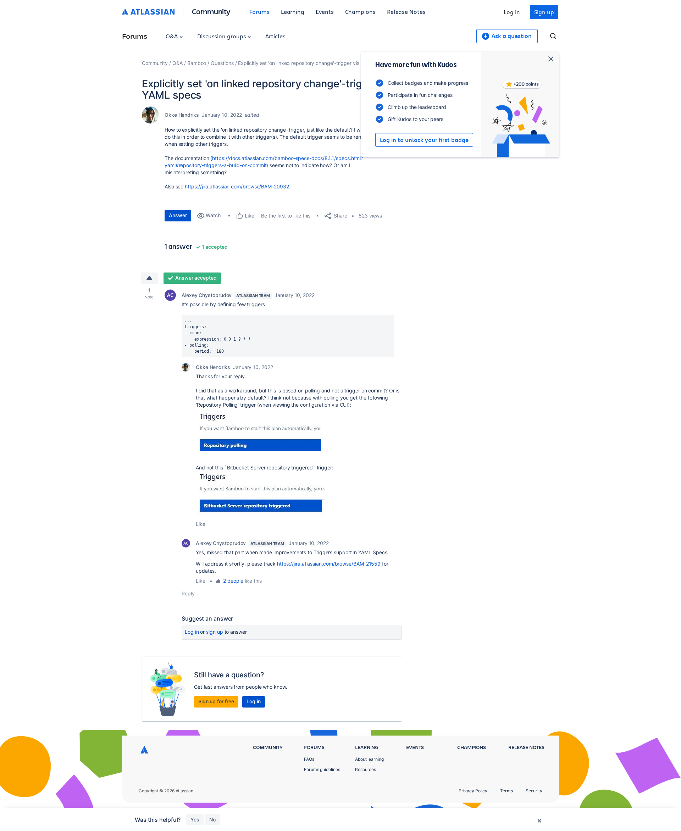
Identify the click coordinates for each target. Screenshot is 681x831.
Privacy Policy (473, 790)
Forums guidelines (322, 769)
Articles (275, 36)
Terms (506, 790)
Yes (194, 819)
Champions (360, 11)
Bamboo (196, 63)
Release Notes (406, 11)
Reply (188, 593)
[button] (258, 429)
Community (211, 11)
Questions (222, 63)
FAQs (309, 759)
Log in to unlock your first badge (424, 140)
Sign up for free (216, 701)
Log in (512, 12)
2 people (233, 581)
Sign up (544, 12)
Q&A (172, 36)
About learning (369, 759)
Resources (365, 769)
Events (325, 11)
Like (200, 524)
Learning (292, 11)
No (212, 819)
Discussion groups (222, 36)
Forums (259, 11)
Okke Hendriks (182, 115)
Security (534, 790)
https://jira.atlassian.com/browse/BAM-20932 (237, 186)
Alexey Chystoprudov (207, 295)
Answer (178, 215)
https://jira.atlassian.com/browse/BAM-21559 (329, 564)
